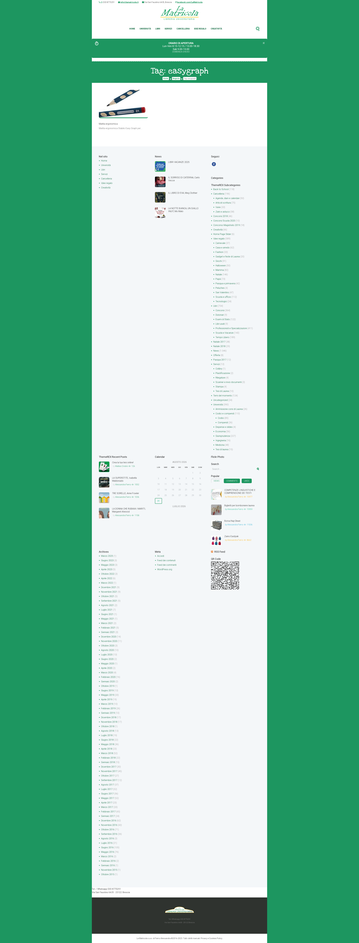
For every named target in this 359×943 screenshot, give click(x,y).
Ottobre (107, 574)
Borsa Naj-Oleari (232, 521)
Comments (231, 481)
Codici (221, 418)
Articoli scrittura (223, 202)
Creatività (216, 29)
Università (145, 29)
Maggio (107, 565)
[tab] (216, 481)
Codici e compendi (225, 413)
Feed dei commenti (166, 565)
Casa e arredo (223, 247)
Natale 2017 (219, 341)
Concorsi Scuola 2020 (224, 220)
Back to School (221, 189)
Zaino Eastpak (231, 536)
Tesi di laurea (222, 449)
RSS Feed (219, 552)
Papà (218, 279)
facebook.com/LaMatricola (189, 2)
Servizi (168, 29)
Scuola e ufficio (223, 297)
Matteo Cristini (121, 466)
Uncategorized (220, 400)
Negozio (176, 78)
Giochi (219, 261)
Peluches (220, 288)
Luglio (106, 609)
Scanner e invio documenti (229, 382)
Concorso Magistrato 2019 (226, 225)
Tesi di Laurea (222, 391)
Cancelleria (183, 29)
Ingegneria (221, 440)
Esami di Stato (223, 319)
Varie (218, 207)
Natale (219, 274)
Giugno (107, 560)
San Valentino (222, 292)
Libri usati (220, 324)
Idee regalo (200, 29)
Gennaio (108, 632)
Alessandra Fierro (123, 484)
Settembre (109, 600)
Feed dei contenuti (166, 560)
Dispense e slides (224, 427)
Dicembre (108, 587)
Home (132, 29)
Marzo (107, 556)
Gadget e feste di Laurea (228, 256)
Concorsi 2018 (220, 216)
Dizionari (220, 315)
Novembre (109, 591)
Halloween (221, 265)
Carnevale (220, 243)
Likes (246, 481)
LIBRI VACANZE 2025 (178, 162)
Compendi (223, 422)
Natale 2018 (219, 346)
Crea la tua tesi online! (123, 462)
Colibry (219, 368)
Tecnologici (221, 301)
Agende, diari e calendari (228, 198)
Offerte (216, 355)
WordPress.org (164, 569)
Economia (221, 431)
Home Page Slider (222, 234)
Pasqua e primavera (225, 283)
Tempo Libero (222, 337)
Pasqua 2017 (219, 359)
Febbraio (108, 627)
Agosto (107, 605)
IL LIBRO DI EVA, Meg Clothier (182, 193)
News (216, 350)
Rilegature (220, 377)
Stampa (219, 386)
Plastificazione (223, 373)
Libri (157, 29)
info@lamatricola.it (129, 2)
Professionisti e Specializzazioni (231, 328)
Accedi (160, 556)
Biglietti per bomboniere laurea (239, 505)
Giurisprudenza (223, 436)
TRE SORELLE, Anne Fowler (125, 493)
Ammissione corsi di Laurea (229, 409)
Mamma (220, 270)
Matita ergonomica (108, 124)
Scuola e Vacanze (224, 332)
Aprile (106, 569)
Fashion (219, 252)
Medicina (220, 445)
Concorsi (220, 310)
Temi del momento (222, 395)
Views (216, 481)
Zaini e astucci (223, 211)
